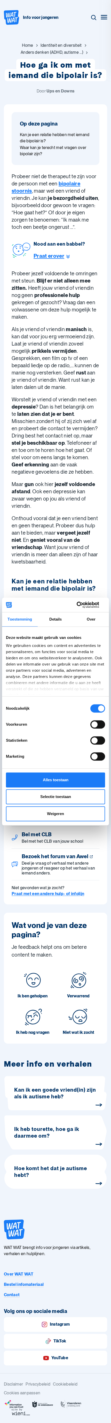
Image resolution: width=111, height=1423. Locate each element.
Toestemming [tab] (19, 619)
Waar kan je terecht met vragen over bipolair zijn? (53, 150)
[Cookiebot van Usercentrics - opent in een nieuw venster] (82, 604)
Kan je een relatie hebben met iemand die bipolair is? (55, 137)
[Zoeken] (94, 17)
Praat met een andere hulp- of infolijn (48, 893)
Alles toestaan (55, 780)
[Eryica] (14, 1404)
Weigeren (55, 813)
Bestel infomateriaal (24, 1284)
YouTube (59, 1357)
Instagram (60, 1324)
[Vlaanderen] (71, 1404)
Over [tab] (91, 619)
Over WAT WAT (18, 1274)
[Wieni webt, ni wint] (21, 1412)
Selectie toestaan (55, 796)
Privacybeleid (38, 1384)
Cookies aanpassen (22, 1392)
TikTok (59, 1341)
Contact (12, 1294)
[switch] (97, 724)
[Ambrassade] (42, 1404)
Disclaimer (13, 1384)
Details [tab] (55, 619)
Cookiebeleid (65, 1384)
